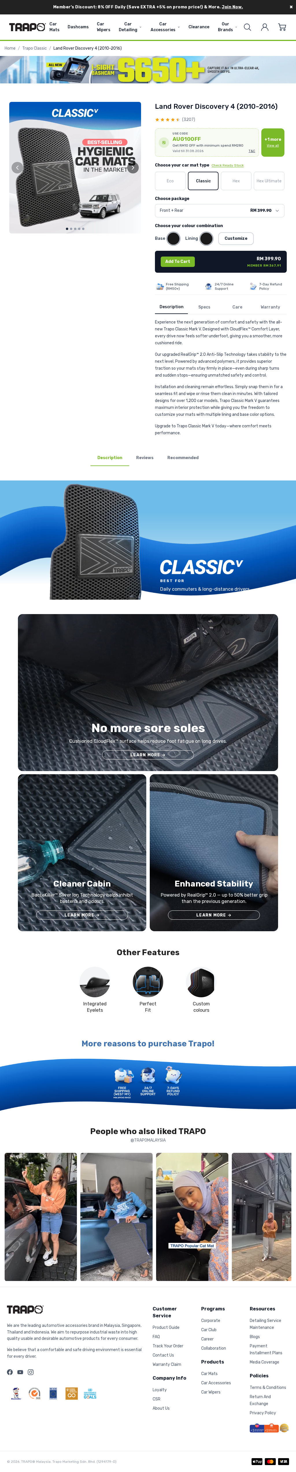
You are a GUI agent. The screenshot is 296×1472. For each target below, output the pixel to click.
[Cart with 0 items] (282, 27)
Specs (204, 307)
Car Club (209, 1329)
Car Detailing (128, 27)
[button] (207, 142)
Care (237, 307)
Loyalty (160, 1389)
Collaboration (213, 1348)
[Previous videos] (10, 1218)
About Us (161, 1408)
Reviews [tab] (144, 457)
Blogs (255, 1336)
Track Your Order (168, 1346)
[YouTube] (20, 1372)
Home (10, 48)
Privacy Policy (263, 1413)
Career (207, 1339)
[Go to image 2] (71, 229)
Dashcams (78, 27)
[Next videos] (285, 1218)
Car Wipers (103, 27)
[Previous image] (17, 167)
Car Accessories (163, 27)
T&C (252, 151)
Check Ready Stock (228, 165)
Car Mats (54, 27)
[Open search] (247, 27)
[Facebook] (10, 1372)
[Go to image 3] (75, 229)
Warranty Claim (167, 1364)
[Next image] (133, 167)
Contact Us (163, 1355)
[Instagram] (31, 1372)
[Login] (264, 27)
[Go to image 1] (67, 229)
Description (172, 306)
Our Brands (225, 27)
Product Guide (166, 1327)
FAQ (156, 1336)
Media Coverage (264, 1362)
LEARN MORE (148, 755)
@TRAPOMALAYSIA (148, 1140)
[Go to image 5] (83, 229)
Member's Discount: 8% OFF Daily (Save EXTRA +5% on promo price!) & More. (148, 7)
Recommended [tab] (183, 457)
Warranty (270, 307)
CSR (156, 1399)
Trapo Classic (34, 48)
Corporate (210, 1320)
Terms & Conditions (268, 1387)
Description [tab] (109, 457)
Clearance (198, 27)
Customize (236, 238)
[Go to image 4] (79, 229)
